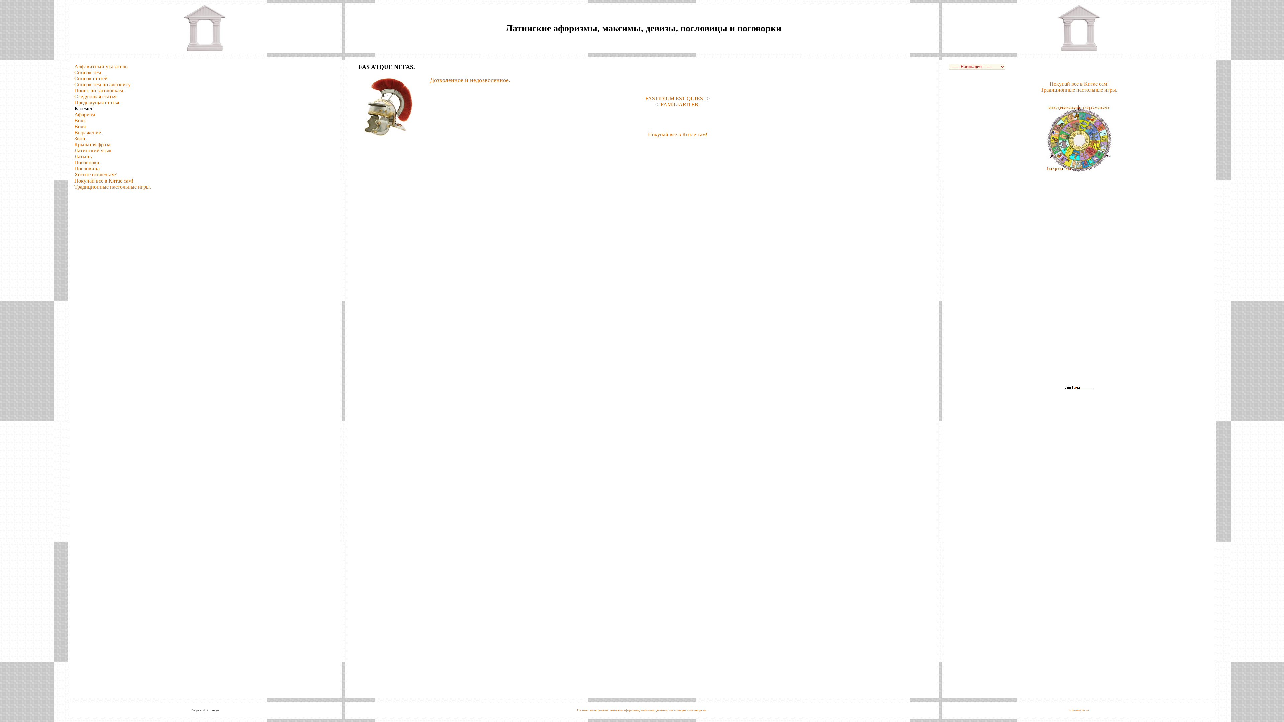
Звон (79, 138)
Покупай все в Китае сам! (103, 181)
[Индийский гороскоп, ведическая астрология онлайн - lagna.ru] (1079, 170)
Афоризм (84, 114)
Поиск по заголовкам (98, 90)
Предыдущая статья (96, 102)
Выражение (87, 132)
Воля (80, 126)
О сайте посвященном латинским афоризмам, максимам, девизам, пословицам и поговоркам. (642, 710)
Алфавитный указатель (100, 66)
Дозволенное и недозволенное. (470, 80)
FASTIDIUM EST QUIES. (674, 98)
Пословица (87, 168)
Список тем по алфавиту (102, 84)
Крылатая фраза (92, 144)
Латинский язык (93, 150)
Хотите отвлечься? (95, 174)
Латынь (83, 156)
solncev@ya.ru (1079, 710)
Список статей (91, 78)
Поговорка (86, 162)
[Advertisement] (642, 148)
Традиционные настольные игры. (112, 187)
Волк (80, 120)
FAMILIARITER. (680, 104)
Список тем (87, 72)
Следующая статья (95, 96)
